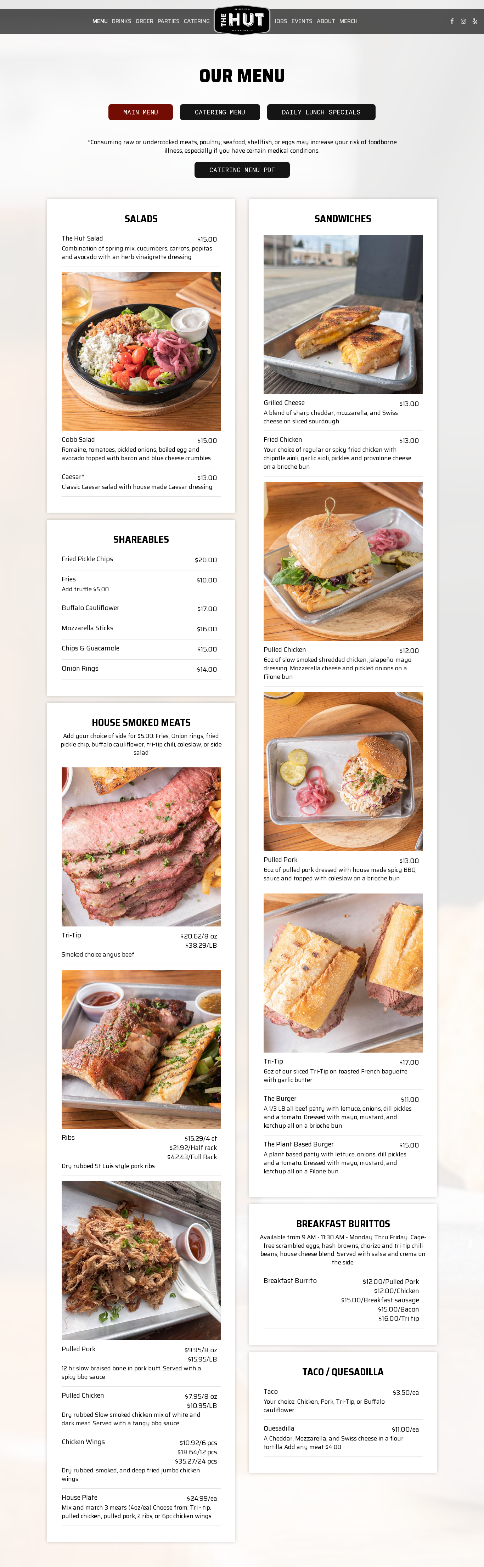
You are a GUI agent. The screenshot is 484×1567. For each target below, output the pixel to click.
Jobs (280, 21)
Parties (169, 21)
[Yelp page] (474, 21)
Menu (100, 21)
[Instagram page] (463, 21)
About (326, 21)
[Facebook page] (452, 21)
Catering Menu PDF (242, 169)
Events (302, 21)
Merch (348, 21)
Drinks (121, 21)
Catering (197, 21)
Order (144, 21)
